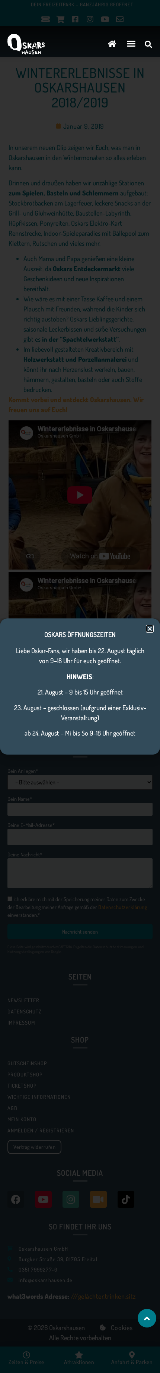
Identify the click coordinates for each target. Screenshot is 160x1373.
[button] (131, 44)
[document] (80, 686)
